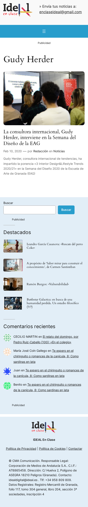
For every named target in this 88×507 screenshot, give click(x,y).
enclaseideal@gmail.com (60, 12)
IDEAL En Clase (44, 439)
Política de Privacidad (21, 448)
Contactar (75, 448)
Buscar (8, 203)
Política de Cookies (52, 448)
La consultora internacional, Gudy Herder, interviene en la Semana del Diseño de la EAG (39, 137)
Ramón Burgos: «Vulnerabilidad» (48, 284)
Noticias (59, 151)
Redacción (40, 151)
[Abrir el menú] (44, 31)
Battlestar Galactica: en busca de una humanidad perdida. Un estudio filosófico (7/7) (53, 303)
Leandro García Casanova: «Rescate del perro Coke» (55, 246)
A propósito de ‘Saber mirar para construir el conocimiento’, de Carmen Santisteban (54, 265)
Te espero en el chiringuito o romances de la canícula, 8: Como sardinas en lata (46, 356)
